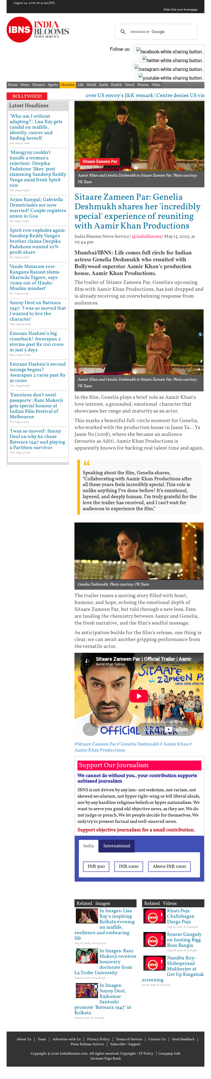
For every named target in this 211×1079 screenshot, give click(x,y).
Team (42, 1039)
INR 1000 (128, 866)
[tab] (88, 846)
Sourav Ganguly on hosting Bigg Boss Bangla (184, 940)
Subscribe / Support (125, 1044)
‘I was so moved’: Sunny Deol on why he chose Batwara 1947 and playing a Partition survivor (37, 439)
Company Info (169, 1053)
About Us (24, 1039)
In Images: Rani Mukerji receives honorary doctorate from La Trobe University (105, 962)
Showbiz (68, 85)
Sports (53, 85)
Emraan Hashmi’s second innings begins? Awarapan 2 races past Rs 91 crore (38, 372)
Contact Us (157, 1039)
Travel (129, 85)
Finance (38, 85)
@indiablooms (147, 236)
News (25, 85)
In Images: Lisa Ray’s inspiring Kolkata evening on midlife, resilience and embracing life (104, 925)
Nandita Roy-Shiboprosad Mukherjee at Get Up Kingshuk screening (173, 969)
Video (156, 85)
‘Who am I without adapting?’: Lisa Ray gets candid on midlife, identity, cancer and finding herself (36, 127)
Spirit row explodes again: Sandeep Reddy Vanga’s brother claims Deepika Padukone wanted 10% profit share (38, 241)
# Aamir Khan (174, 744)
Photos (143, 85)
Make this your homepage (180, 10)
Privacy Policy (98, 1039)
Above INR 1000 (169, 866)
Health (116, 85)
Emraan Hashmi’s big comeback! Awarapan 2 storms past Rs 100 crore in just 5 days (37, 342)
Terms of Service (129, 1039)
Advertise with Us (66, 1039)
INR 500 (96, 866)
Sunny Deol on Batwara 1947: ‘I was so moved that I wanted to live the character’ (38, 311)
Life (81, 85)
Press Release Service (87, 1044)
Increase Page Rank (105, 1058)
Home (13, 85)
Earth (103, 85)
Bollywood (26, 96)
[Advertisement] (38, 641)
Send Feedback (183, 1039)
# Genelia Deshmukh (138, 744)
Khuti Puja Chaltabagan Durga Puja (181, 916)
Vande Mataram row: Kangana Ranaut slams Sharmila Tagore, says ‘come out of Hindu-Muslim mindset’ (34, 277)
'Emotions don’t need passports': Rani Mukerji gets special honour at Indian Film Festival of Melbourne (36, 406)
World (91, 85)
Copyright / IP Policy (136, 1053)
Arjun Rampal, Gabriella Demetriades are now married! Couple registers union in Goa (38, 208)
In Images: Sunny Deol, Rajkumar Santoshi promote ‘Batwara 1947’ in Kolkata (102, 999)
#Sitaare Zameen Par (95, 744)
